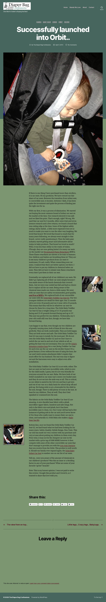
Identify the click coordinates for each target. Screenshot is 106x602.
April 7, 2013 (59, 45)
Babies (39, 22)
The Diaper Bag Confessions (42, 45)
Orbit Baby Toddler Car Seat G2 (56, 298)
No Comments (72, 45)
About (85, 7)
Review (66, 22)
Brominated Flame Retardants (56, 252)
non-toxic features (67, 446)
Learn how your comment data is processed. (44, 583)
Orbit (61, 22)
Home (66, 7)
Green (54, 22)
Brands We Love (75, 7)
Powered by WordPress (39, 597)
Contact (91, 7)
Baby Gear (47, 22)
